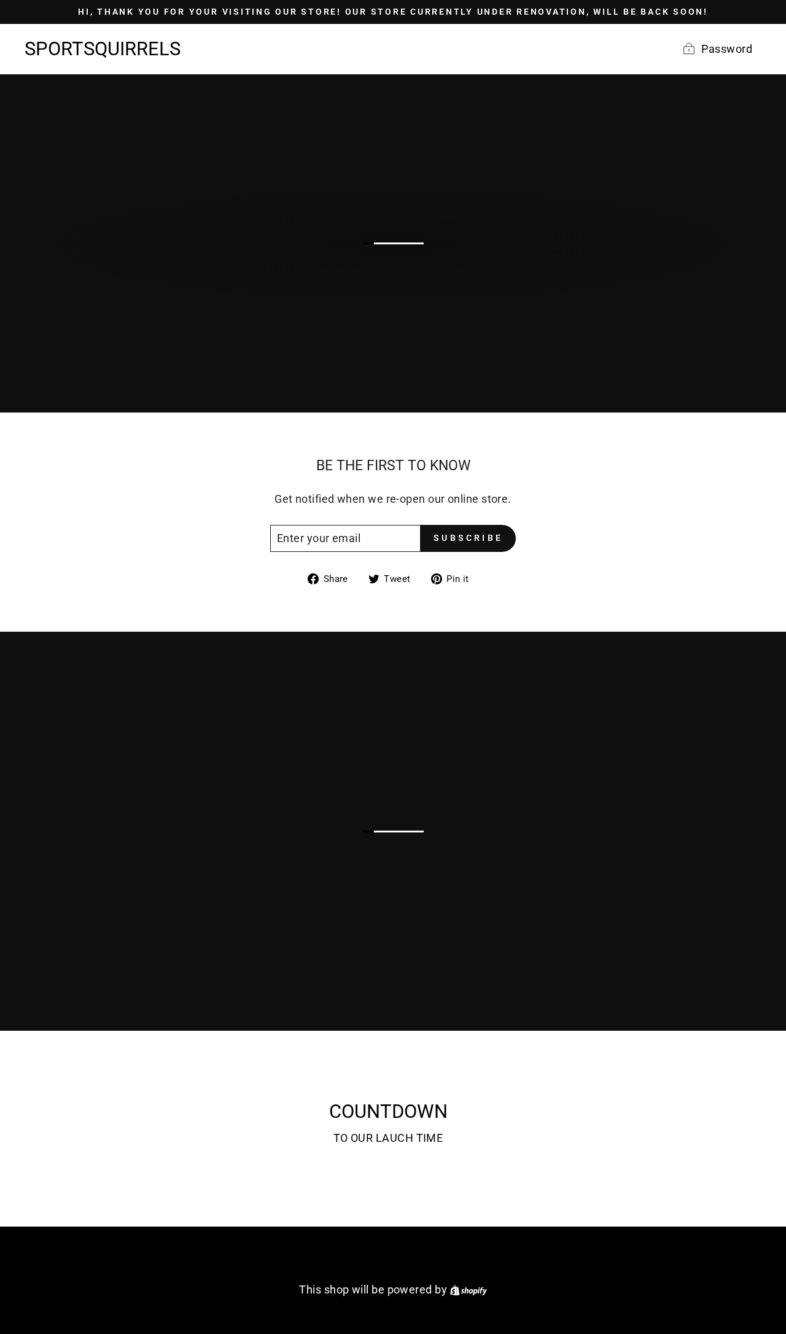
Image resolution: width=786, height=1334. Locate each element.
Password (726, 48)
